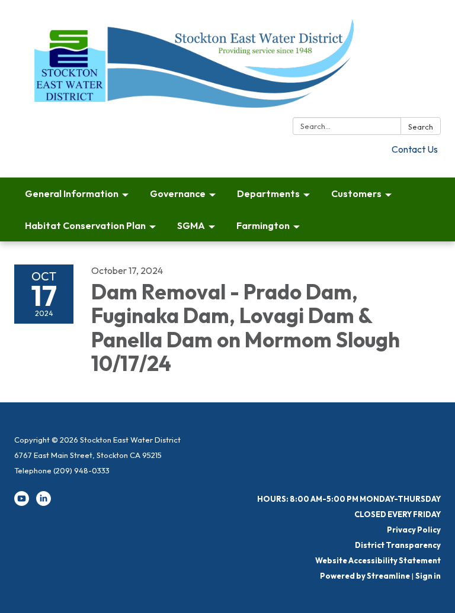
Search (420, 126)
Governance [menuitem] (178, 193)
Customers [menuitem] (356, 193)
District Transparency (398, 545)
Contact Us (415, 149)
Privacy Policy (414, 529)
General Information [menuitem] (71, 193)
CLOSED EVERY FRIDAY (397, 514)
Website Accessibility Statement (378, 560)
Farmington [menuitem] (263, 225)
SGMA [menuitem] (191, 225)
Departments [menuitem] (268, 193)
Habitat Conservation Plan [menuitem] (85, 225)
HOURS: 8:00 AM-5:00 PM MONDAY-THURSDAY (349, 499)
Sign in (428, 575)
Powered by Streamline (365, 575)
